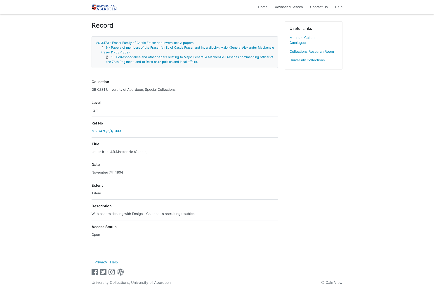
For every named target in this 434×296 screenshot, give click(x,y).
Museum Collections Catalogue (306, 40)
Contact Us (319, 7)
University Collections (307, 60)
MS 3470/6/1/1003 (106, 131)
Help (338, 7)
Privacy (100, 262)
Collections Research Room (312, 51)
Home (263, 7)
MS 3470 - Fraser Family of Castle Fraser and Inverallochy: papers (144, 43)
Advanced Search (289, 7)
